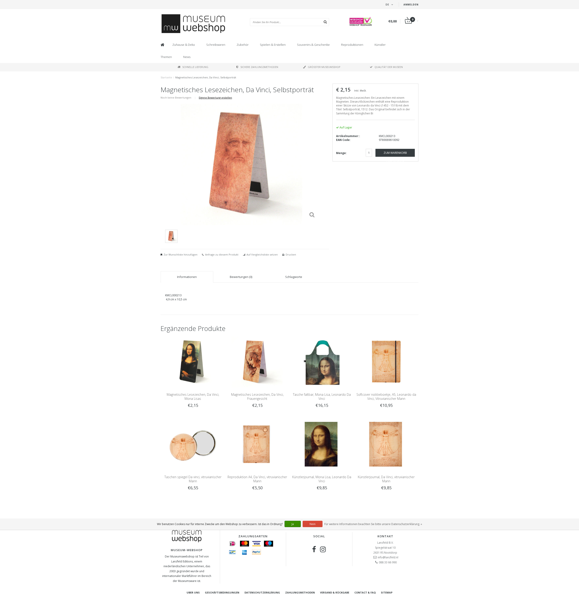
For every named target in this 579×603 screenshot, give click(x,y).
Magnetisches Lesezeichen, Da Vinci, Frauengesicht (257, 396)
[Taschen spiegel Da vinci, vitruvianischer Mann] (193, 444)
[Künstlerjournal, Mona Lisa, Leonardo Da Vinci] (322, 444)
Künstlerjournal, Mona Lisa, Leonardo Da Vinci (321, 479)
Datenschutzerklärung (262, 592)
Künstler (380, 45)
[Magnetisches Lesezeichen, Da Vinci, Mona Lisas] (193, 362)
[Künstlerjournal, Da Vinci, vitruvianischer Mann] (386, 444)
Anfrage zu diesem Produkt (221, 254)
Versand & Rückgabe (334, 592)
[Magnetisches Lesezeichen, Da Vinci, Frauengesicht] (257, 362)
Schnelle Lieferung (195, 67)
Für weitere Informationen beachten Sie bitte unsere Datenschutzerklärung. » (373, 524)
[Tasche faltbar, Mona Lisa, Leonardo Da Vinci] (322, 362)
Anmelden (410, 4)
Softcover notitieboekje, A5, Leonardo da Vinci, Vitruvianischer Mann (386, 396)
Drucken (291, 254)
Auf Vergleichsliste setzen (262, 254)
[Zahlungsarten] (232, 543)
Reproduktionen (352, 45)
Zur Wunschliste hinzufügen (180, 254)
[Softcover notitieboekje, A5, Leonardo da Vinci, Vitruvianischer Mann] (386, 362)
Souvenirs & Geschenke (313, 45)
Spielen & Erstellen (273, 45)
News (186, 57)
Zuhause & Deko (183, 45)
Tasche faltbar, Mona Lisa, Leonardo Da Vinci (322, 396)
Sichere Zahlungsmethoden (259, 67)
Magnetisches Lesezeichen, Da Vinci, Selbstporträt (205, 77)
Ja (293, 524)
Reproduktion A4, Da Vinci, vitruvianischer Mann (257, 479)
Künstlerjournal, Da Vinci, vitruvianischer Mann (386, 479)
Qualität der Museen (389, 67)
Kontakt (385, 536)
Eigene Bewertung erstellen (215, 97)
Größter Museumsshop (324, 67)
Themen (166, 57)
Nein (313, 524)
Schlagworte (293, 277)
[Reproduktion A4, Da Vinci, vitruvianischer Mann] (257, 444)
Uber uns (193, 592)
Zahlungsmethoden (300, 592)
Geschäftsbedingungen (222, 592)
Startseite (166, 77)
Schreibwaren (215, 45)
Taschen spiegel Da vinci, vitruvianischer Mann (192, 479)
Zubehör (243, 45)
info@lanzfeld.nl (388, 557)
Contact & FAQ (365, 592)
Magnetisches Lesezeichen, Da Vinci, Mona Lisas (193, 396)
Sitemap (386, 592)
